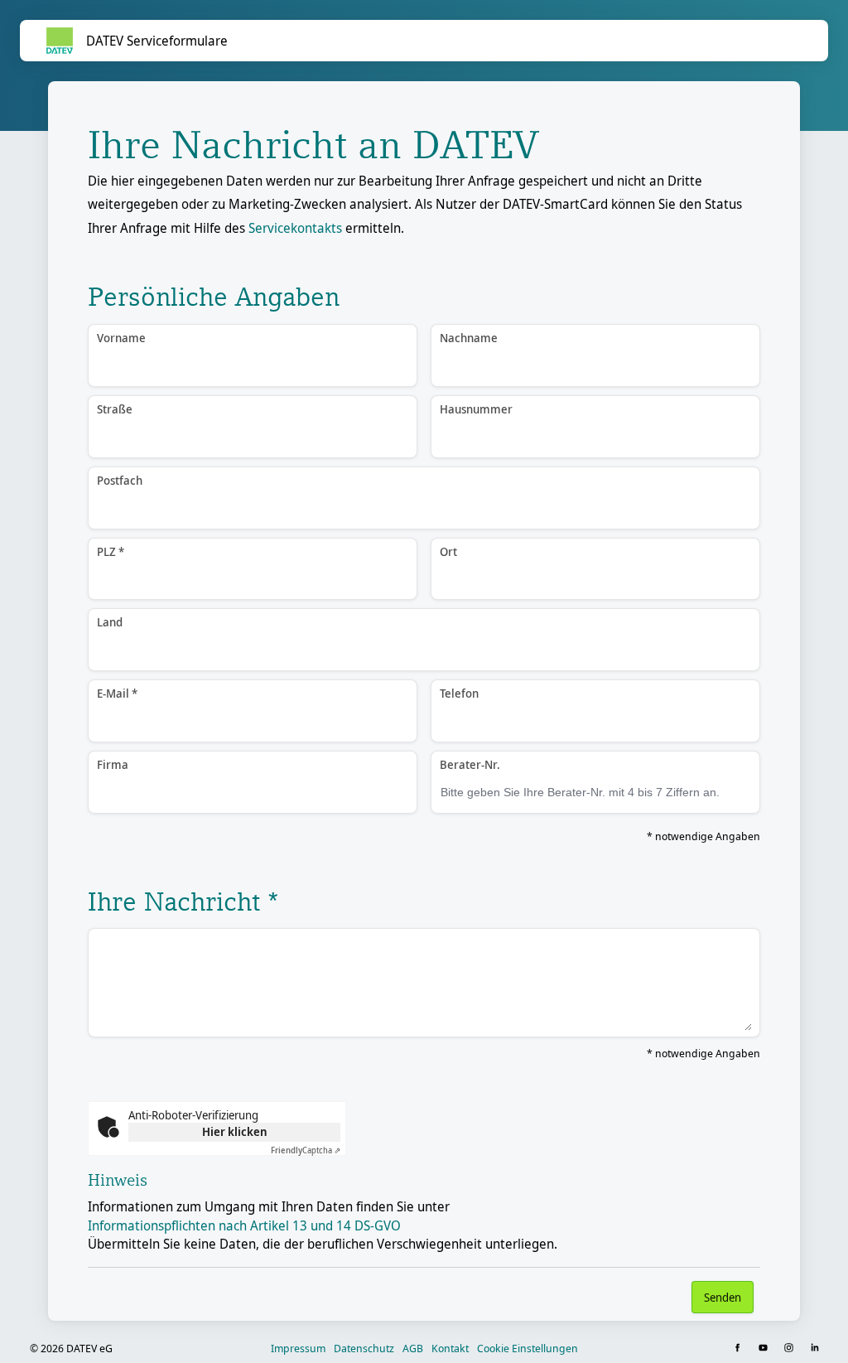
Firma (112, 764)
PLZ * (110, 551)
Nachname (469, 338)
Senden (722, 1297)
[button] (739, 1348)
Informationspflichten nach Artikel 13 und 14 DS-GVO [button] (244, 1225)
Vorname (121, 338)
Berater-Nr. (470, 764)
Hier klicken (234, 1131)
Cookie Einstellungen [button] (527, 1348)
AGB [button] (412, 1348)
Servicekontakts (295, 228)
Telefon (459, 693)
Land (110, 622)
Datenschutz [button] (364, 1348)
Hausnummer (476, 409)
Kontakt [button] (450, 1348)
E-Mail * (117, 693)
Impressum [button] (298, 1348)
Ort (448, 551)
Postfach (119, 480)
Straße (114, 409)
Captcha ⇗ (305, 1150)
